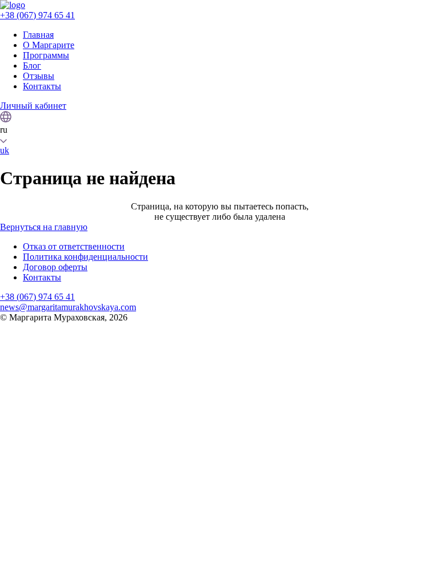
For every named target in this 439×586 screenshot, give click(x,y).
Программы (46, 55)
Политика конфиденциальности (85, 257)
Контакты (42, 86)
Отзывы (38, 76)
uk (4, 150)
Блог (32, 65)
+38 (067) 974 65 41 (37, 15)
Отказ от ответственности (74, 246)
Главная (38, 34)
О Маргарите (48, 45)
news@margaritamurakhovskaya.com (68, 307)
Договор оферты (55, 267)
